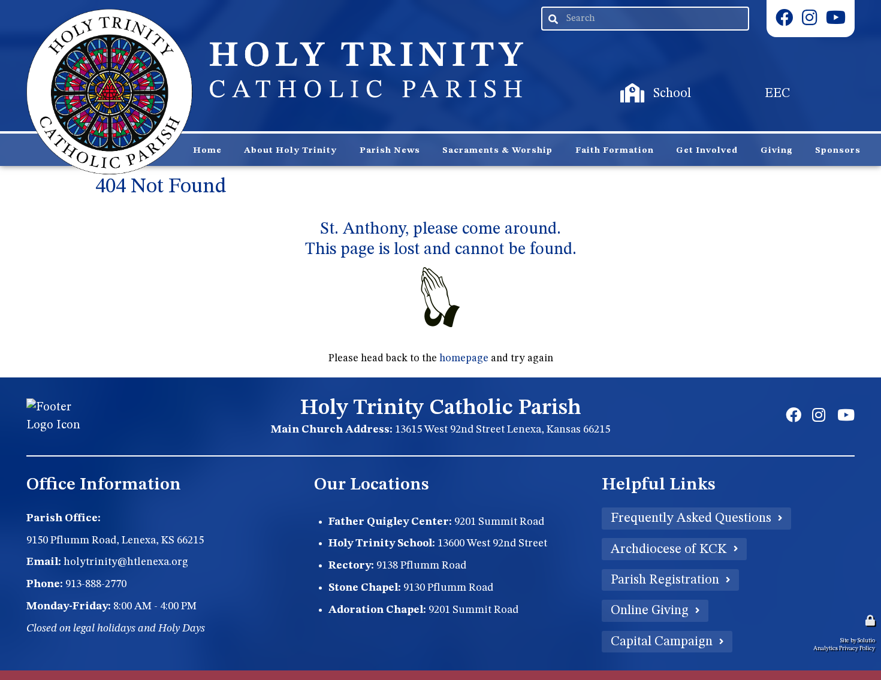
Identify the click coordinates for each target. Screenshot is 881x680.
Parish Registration (665, 580)
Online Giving (650, 610)
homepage (463, 358)
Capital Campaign (662, 641)
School (624, 81)
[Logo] (109, 91)
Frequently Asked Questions (691, 518)
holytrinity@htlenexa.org (126, 562)
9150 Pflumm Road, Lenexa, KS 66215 (115, 540)
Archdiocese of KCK (669, 549)
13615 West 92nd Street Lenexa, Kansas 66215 (502, 429)
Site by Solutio (857, 640)
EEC (726, 81)
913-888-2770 (95, 584)
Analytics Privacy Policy (844, 648)
